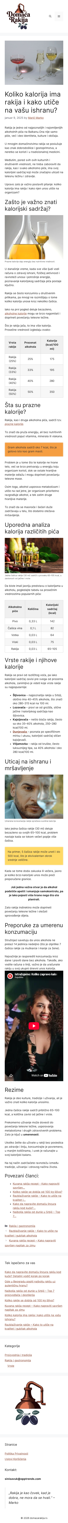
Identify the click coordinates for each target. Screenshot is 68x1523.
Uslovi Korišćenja (15, 1459)
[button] (50, 16)
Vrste (10, 1365)
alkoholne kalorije (16, 313)
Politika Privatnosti (16, 1453)
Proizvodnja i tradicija (18, 1355)
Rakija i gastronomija (22, 1226)
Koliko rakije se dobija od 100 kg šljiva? (29, 1300)
